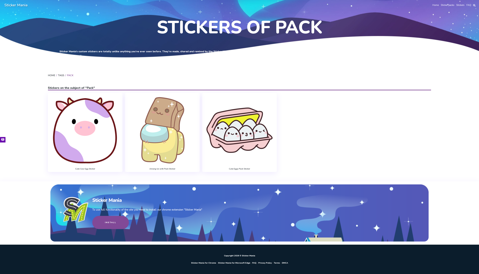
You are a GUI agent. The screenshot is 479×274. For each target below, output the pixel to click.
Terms (277, 263)
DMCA (285, 263)
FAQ (254, 263)
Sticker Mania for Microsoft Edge (234, 263)
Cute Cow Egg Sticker (85, 169)
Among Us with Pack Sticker (162, 169)
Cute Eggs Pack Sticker (239, 169)
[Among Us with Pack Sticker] (162, 130)
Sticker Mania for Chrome (203, 263)
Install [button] (110, 222)
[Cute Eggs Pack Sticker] (239, 130)
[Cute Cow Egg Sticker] (85, 130)
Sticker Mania (16, 5)
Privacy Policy (265, 263)
